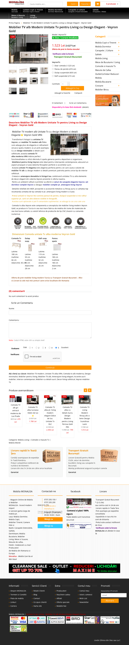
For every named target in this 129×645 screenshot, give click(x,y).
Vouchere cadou (63, 594)
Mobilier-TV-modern (35, 373)
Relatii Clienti (39, 591)
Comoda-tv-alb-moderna (73, 373)
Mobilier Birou (102, 89)
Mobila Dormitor (103, 46)
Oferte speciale (63, 602)
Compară (79, 93)
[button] (68, 83)
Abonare (110, 600)
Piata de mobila (17, 598)
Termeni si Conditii (18, 594)
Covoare (99, 85)
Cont (72, 4)
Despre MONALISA (18, 591)
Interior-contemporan (26, 379)
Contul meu (84, 591)
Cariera (13, 606)
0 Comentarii (57, 103)
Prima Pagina (14, 23)
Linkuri (13, 602)
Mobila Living (23, 440)
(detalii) (85, 107)
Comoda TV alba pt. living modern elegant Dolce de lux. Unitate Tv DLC (50, 415)
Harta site (38, 606)
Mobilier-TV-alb (44, 376)
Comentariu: (14, 320)
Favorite (85, 4)
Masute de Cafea (103, 70)
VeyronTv (56, 62)
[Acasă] (16, 4)
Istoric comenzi (85, 594)
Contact (37, 598)
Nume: (11, 308)
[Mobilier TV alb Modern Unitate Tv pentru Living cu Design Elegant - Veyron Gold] (28, 49)
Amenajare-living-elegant (62, 376)
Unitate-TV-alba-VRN (53, 373)
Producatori (61, 591)
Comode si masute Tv (40, 440)
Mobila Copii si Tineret (105, 42)
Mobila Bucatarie (103, 81)
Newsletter (84, 602)
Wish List (83, 598)
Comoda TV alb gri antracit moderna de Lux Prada (15, 410)
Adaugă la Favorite (62, 93)
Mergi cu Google (47, 520)
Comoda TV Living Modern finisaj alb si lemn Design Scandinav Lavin (84, 415)
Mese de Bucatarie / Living (107, 62)
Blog (35, 594)
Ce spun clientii (40, 602)
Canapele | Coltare (104, 50)
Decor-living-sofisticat (66, 379)
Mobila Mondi (15, 443)
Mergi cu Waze (47, 526)
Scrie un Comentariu (78, 103)
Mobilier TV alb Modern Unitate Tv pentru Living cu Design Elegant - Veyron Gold (57, 23)
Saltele (98, 54)
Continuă (50, 367)
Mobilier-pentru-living (28, 376)
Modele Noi (61, 606)
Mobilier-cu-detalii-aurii (46, 379)
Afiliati (59, 598)
